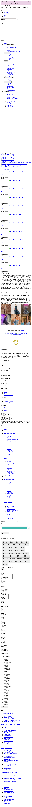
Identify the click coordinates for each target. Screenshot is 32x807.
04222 (2, 183)
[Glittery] (2, 601)
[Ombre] (2, 605)
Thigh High (6, 801)
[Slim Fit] (4, 638)
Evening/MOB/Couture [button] (6, 748)
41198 (2, 208)
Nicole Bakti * (7, 765)
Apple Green (8, 662)
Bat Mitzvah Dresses (9, 789)
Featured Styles (7, 169)
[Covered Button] (4, 594)
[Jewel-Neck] (4, 632)
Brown (6, 698)
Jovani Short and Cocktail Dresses (12, 777)
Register (5, 15)
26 (11, 550)
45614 (2, 217)
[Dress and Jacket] (5, 584)
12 (21, 545)
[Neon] (2, 604)
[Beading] (4, 609)
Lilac (6, 677)
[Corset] (5, 592)
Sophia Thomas (7, 743)
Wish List (6, 410)
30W (13, 559)
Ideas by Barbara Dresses (10, 753)
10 (15, 545)
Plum (6, 687)
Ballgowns (6, 788)
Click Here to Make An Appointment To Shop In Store (16, 3)
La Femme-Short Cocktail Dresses (12, 778)
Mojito (6, 660)
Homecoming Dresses (9, 792)
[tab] (17, 433)
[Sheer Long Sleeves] (5, 645)
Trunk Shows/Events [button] (9, 479)
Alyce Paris (6, 727)
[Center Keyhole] (5, 590)
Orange (7, 690)
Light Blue (7, 669)
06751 (2, 192)
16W (19, 553)
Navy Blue (7, 674)
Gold (6, 696)
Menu (2, 40)
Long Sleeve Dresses (9, 799)
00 (12, 542)
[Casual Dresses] (6, 577)
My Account (6, 12)
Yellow (6, 659)
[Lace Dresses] (5, 585)
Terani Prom (7, 745)
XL (27, 561)
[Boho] (5, 582)
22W (13, 556)
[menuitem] (17, 12)
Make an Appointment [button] (9, 433)
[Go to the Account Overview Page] (1, 10)
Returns (5, 393)
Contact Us (6, 392)
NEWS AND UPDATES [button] (7, 713)
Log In (5, 16)
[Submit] (17, 19)
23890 (2, 242)
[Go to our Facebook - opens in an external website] (10, 333)
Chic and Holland (8, 731)
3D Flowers (6, 787)
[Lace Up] (4, 597)
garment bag (7, 803)
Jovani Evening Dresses (9, 757)
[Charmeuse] (3, 614)
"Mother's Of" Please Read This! (12, 720)
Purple (6, 675)
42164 (2, 260)
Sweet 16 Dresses (8, 795)
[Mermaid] (4, 637)
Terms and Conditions (9, 402)
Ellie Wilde (6, 733)
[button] (5, 43)
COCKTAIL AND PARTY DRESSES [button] (10, 772)
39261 (2, 200)
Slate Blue (7, 671)
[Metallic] (2, 602)
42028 (2, 174)
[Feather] (3, 617)
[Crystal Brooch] (4, 612)
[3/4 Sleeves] (5, 642)
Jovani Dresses (7, 735)
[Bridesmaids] (6, 576)
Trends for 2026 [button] (8, 488)
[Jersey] (3, 618)
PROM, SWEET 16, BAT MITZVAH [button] (10, 724)
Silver (6, 702)
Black (6, 699)
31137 (2, 225)
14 (27, 545)
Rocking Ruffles (8, 796)
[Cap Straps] (4, 648)
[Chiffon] (3, 616)
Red (6, 689)
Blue (6, 672)
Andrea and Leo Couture (10, 730)
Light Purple (8, 678)
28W (6, 559)
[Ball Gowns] (5, 581)
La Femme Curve (8, 738)
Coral (6, 692)
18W (26, 553)
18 (11, 547)
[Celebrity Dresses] (5, 589)
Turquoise (7, 668)
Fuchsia (7, 684)
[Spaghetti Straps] (4, 650)
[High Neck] (4, 630)
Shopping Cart (7, 13)
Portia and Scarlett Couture (10, 764)
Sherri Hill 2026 (8, 716)
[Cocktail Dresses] (6, 578)
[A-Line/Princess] (4, 634)
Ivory (6, 693)
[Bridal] (6, 574)
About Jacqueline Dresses (10, 400)
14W (12, 553)
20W (6, 556)
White (6, 704)
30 (23, 550)
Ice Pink (7, 680)
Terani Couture (7, 768)
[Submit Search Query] (17, 521)
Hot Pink (7, 683)
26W (27, 556)
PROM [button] (5, 458)
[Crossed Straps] (4, 596)
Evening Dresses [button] (8, 502)
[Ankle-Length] (4, 621)
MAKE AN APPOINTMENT (8, 154)
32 (5, 553)
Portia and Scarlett (8, 741)
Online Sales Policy (8, 401)
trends (22, 330)
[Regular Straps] (4, 649)
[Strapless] (4, 652)
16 (5, 547)
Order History (7, 409)
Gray (6, 701)
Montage (6, 761)
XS (6, 561)
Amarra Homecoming (9, 775)
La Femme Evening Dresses (11, 760)
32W (20, 559)
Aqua (6, 666)
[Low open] (4, 598)
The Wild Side (7, 800)
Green (6, 663)
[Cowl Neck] (4, 628)
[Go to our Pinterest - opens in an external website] (16, 334)
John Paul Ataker (8, 756)
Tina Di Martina (7, 769)
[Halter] (4, 629)
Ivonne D (6, 755)
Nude (6, 695)
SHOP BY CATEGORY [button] (7, 784)
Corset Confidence (8, 791)
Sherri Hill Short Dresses (10, 781)
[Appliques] (4, 608)
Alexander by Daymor (9, 751)
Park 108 (6, 763)
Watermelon (8, 686)
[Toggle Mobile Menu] (1, 425)
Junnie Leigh (7, 759)
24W (20, 556)
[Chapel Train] (4, 624)
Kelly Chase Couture (9, 767)
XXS (27, 559)
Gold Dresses (7, 797)
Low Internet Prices (8, 395)
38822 (2, 234)
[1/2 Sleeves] (5, 641)
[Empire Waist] (4, 636)
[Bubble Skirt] (5, 588)
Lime (6, 665)
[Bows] (4, 610)
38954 (2, 251)
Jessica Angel (7, 734)
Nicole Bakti (7, 739)
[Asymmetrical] (4, 622)
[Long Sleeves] (5, 644)
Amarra (6, 728)
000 (6, 542)
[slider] (28, 528)
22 (23, 547)
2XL (6, 564)
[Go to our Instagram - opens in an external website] (21, 333)
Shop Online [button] (7, 446)
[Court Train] (4, 625)
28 (17, 550)
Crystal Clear (7, 793)
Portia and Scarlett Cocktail (10, 779)
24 (5, 550)
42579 (2, 268)
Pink (6, 681)
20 (17, 547)
